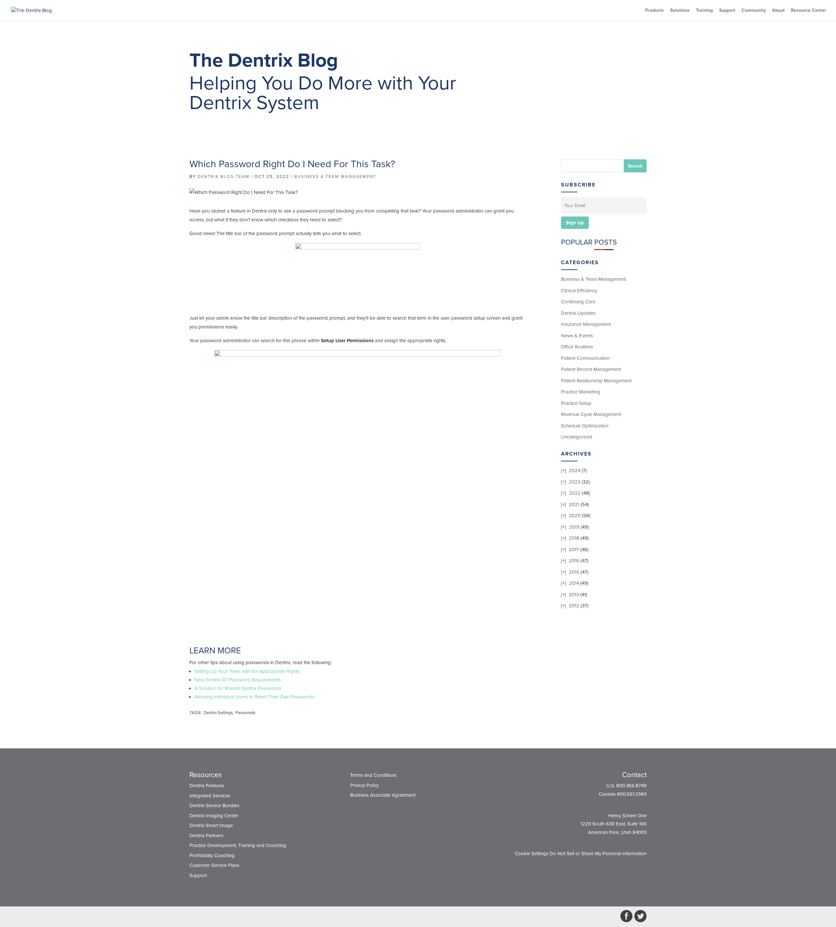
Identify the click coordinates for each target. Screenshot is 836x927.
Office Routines (577, 347)
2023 (574, 482)
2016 (574, 561)
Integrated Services (209, 796)
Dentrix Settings (218, 712)
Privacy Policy (364, 785)
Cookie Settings (531, 853)
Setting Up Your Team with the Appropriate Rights (246, 671)
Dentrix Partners (206, 836)
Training (704, 10)
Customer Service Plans (214, 865)
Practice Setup (576, 403)
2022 (575, 493)
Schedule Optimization (584, 426)
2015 (574, 572)
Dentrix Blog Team (223, 176)
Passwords (245, 712)
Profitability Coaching (211, 855)
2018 (574, 538)
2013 (574, 595)
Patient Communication (585, 358)
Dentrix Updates (578, 313)
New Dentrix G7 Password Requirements (237, 680)
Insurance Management (586, 324)
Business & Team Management (335, 176)
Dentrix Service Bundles (214, 805)
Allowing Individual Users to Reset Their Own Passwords (254, 697)
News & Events (577, 336)
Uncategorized (576, 437)
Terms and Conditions (373, 775)
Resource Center (808, 10)
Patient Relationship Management (596, 381)
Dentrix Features (206, 786)
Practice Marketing (580, 392)
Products (654, 10)
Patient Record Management (591, 369)
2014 (574, 583)
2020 (575, 516)
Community (754, 10)
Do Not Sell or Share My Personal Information (598, 853)
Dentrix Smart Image (211, 825)
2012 (574, 606)
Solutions (680, 10)
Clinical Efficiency (579, 291)
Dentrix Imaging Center (213, 816)
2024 (574, 470)
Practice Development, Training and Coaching (237, 845)
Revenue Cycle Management (591, 414)
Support (727, 10)
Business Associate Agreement (382, 795)
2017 (574, 549)
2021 (574, 504)
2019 (574, 527)
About (778, 10)
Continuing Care (578, 302)
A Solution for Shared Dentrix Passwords (237, 688)
